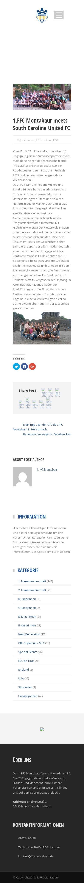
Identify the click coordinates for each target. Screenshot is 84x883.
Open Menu (59, 15)
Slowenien (25, 707)
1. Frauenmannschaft (32, 601)
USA (56, 140)
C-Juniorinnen (27, 627)
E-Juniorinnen (27, 645)
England (23, 689)
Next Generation (29, 654)
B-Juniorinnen (26, 140)
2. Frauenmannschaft (32, 609)
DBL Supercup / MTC (31, 662)
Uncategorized (27, 715)
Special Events (27, 671)
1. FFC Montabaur (63, 472)
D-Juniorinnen (27, 636)
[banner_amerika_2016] (42, 97)
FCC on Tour (44, 140)
